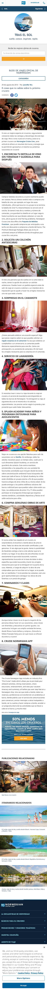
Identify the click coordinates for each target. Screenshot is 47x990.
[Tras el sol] (23, 22)
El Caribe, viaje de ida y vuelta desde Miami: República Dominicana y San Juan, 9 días (23, 860)
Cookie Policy (24, 973)
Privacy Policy (36, 973)
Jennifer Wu (27, 85)
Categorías (24, 78)
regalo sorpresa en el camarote (14, 341)
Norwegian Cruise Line (26, 141)
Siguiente (39, 9)
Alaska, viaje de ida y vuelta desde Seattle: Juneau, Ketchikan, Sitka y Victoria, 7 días (23, 890)
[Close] (44, 947)
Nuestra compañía (10, 935)
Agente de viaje (8, 942)
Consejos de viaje (14, 712)
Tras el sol (23, 35)
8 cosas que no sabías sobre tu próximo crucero (21, 89)
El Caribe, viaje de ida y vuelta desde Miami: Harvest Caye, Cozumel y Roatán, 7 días (23, 830)
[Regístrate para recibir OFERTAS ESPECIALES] (23, 59)
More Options (23, 978)
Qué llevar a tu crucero (9, 795)
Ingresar (35, 3)
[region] (23, 967)
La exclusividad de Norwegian (15, 914)
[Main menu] (2, 3)
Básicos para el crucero (13, 921)
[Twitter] (16, 95)
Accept (23, 985)
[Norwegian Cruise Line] (24, 3)
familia (18, 457)
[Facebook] (12, 95)
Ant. (6, 9)
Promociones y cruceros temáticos (18, 928)
